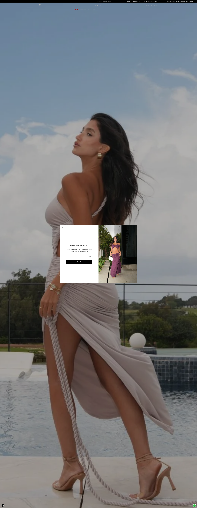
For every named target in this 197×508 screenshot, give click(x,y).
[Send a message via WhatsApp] (194, 505)
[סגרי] (62, 227)
